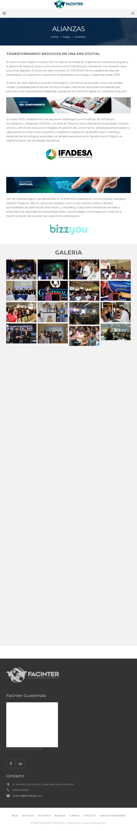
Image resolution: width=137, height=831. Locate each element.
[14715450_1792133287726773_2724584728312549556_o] (52, 312)
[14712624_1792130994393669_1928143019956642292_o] (21, 290)
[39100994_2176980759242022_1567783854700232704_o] (52, 290)
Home (54, 37)
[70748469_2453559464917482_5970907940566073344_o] (21, 269)
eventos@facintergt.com (27, 795)
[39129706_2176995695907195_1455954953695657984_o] (21, 333)
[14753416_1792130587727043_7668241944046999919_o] (115, 312)
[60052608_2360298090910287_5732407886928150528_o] (21, 312)
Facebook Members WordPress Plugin (25, 749)
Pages (66, 37)
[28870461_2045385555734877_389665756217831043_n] (84, 313)
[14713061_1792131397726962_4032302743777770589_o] (84, 290)
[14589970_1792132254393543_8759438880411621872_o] (115, 269)
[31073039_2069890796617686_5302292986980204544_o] (115, 332)
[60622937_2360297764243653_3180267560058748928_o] (84, 269)
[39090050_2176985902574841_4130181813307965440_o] (52, 333)
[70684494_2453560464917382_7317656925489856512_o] (52, 269)
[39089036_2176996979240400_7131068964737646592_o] (115, 290)
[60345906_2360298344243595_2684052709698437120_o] (84, 336)
